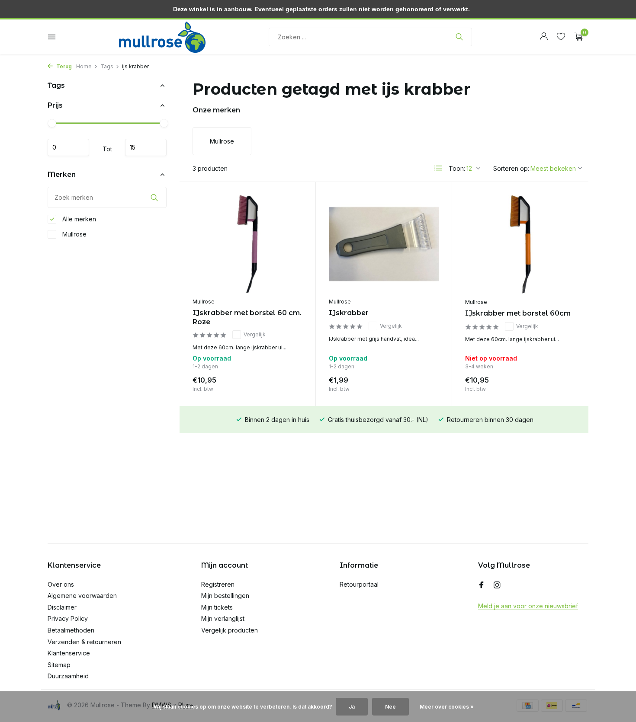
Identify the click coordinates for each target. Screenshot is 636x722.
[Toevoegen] (287, 382)
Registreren (217, 584)
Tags (106, 66)
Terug (63, 66)
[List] (438, 168)
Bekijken (556, 382)
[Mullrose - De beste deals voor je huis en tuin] (162, 36)
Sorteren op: (511, 168)
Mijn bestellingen (225, 595)
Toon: (457, 168)
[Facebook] (481, 585)
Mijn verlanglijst (222, 618)
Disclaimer (62, 607)
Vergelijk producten (229, 630)
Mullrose (74, 234)
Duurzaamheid (68, 676)
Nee (390, 706)
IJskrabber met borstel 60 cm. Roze (247, 317)
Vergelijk (255, 334)
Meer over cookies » (447, 706)
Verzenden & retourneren (84, 641)
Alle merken (78, 219)
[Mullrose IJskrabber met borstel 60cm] (520, 244)
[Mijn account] (544, 37)
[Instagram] (497, 585)
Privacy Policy (68, 618)
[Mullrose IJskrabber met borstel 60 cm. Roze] (247, 244)
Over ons (61, 584)
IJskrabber (349, 313)
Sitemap (59, 664)
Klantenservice (69, 653)
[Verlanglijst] (560, 37)
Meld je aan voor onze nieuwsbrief (528, 606)
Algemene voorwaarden (82, 595)
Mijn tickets (217, 607)
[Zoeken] (459, 36)
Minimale (68, 147)
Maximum (146, 147)
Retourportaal (359, 584)
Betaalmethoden (71, 630)
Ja (352, 706)
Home (84, 66)
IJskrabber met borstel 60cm (518, 313)
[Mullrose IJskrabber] (384, 244)
